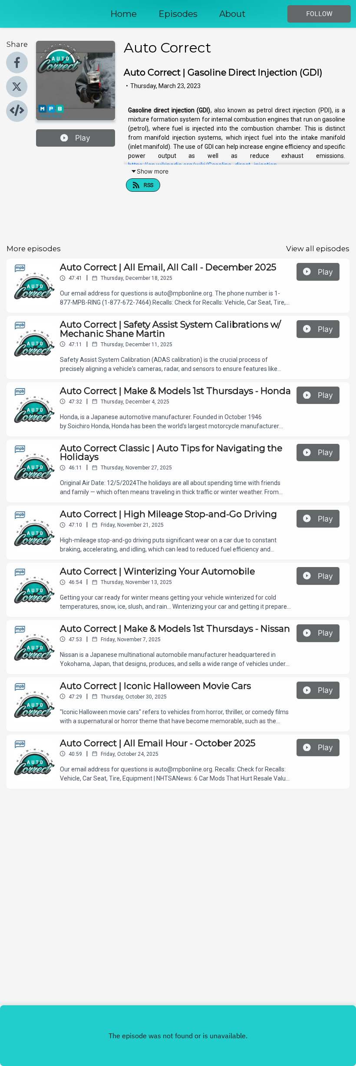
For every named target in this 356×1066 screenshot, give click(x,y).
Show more (152, 171)
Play (82, 137)
